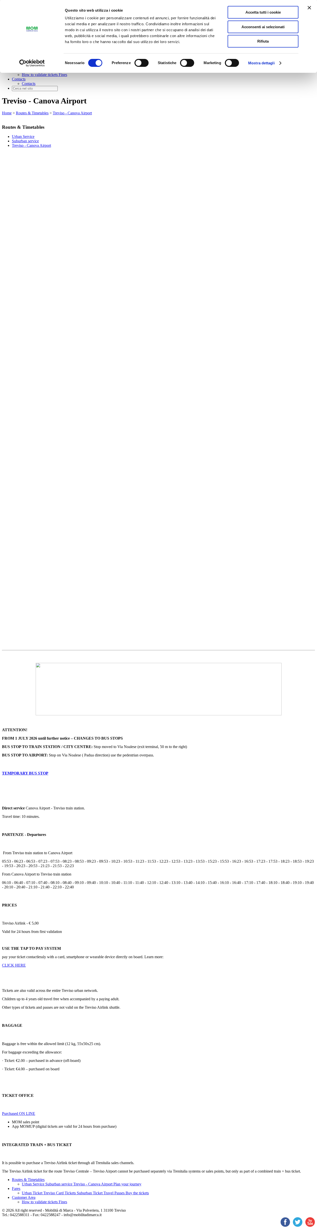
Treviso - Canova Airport (72, 113)
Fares (16, 1188)
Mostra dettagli (261, 63)
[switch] (141, 63)
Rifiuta (263, 41)
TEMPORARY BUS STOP (25, 773)
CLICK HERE (14, 965)
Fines (63, 75)
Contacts (19, 79)
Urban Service (23, 136)
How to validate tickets (40, 75)
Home (7, 113)
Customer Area (23, 1197)
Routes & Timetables (32, 113)
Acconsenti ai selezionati (263, 27)
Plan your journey (127, 1184)
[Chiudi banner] (309, 7)
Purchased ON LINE (18, 1113)
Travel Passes (115, 1193)
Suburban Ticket (90, 1193)
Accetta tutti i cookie (263, 12)
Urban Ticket (32, 1193)
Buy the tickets (137, 1193)
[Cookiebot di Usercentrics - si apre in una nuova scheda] (32, 63)
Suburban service (25, 141)
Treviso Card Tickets (60, 1193)
